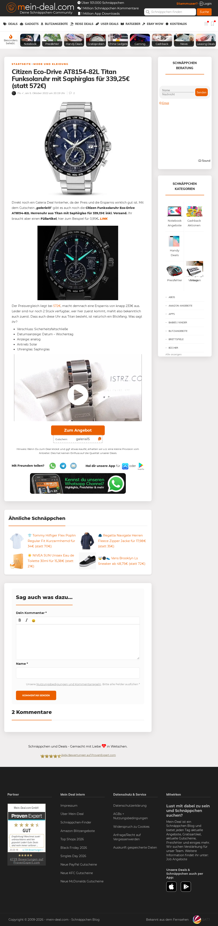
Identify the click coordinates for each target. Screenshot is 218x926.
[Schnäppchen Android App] (140, 466)
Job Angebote (176, 859)
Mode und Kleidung (50, 64)
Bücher (173, 347)
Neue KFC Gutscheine (76, 873)
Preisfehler (174, 843)
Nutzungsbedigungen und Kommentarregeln (68, 684)
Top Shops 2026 (72, 839)
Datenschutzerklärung (130, 806)
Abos (172, 297)
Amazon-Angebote (180, 305)
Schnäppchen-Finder (75, 822)
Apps (172, 313)
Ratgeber (133, 24)
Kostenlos (178, 24)
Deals (13, 24)
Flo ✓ (20, 93)
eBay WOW (155, 24)
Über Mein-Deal (72, 814)
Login (207, 3)
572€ (57, 306)
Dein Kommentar (31, 613)
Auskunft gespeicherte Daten (135, 847)
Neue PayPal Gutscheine (78, 864)
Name (22, 664)
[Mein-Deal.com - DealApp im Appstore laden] (173, 887)
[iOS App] (124, 466)
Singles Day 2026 (73, 856)
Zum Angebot (78, 430)
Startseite (21, 64)
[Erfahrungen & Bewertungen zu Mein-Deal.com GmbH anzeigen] (26, 834)
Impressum (68, 806)
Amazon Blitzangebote (77, 831)
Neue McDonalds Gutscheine (81, 881)
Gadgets (32, 24)
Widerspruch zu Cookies (131, 827)
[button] (20, 620)
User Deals (110, 24)
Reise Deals (84, 24)
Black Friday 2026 (73, 848)
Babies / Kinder (178, 322)
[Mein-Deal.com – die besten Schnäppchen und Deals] (40, 8)
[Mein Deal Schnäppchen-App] (188, 887)
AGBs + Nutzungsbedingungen (130, 816)
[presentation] (20, 621)
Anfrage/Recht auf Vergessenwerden (127, 837)
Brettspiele (176, 339)
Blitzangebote (56, 24)
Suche (204, 12)
